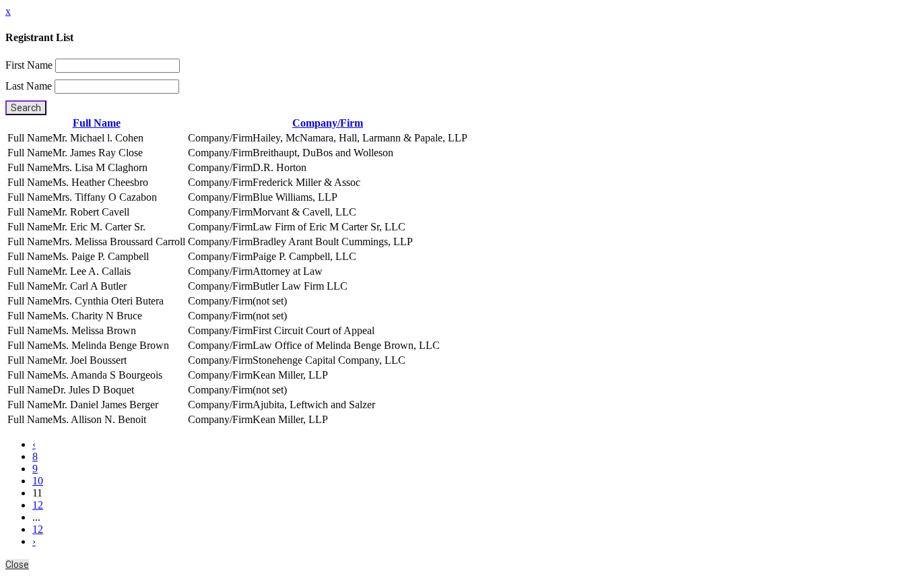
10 (37, 480)
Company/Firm (327, 123)
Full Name (97, 123)
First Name (29, 65)
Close (17, 564)
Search (26, 107)
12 (37, 505)
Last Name (28, 86)
